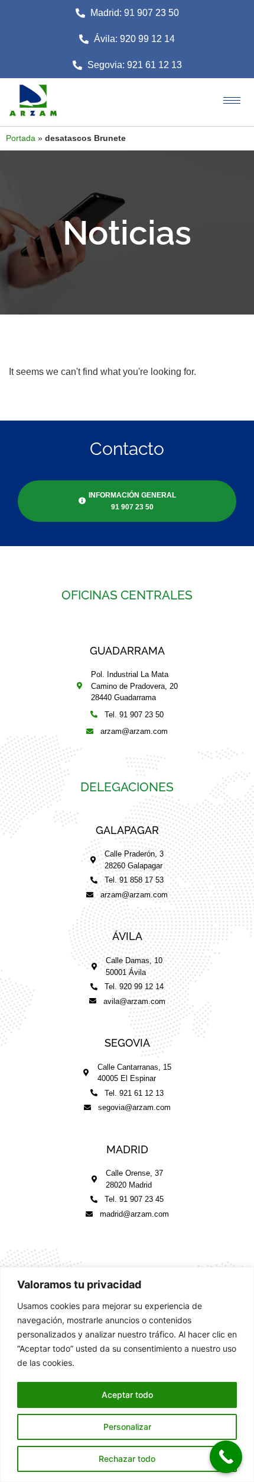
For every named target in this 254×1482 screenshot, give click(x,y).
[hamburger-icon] (232, 100)
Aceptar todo (127, 1395)
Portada (20, 138)
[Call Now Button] (226, 1457)
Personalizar (127, 1427)
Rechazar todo (127, 1459)
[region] (127, 1374)
